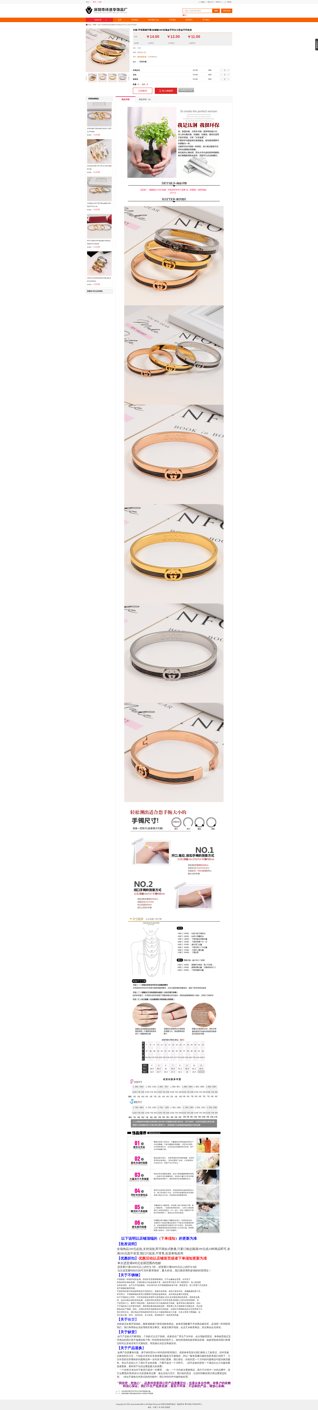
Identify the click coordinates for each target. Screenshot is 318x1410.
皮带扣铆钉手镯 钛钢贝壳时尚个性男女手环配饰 (137, 1393)
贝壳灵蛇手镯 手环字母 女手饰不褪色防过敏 (136, 1391)
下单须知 (172, 20)
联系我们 (189, 20)
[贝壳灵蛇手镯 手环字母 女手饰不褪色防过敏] (99, 163)
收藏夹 (203, 2)
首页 (119, 20)
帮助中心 (219, 2)
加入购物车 (166, 91)
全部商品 (134, 20)
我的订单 (210, 2)
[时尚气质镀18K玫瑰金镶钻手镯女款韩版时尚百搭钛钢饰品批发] (99, 238)
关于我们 (205, 20)
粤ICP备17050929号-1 (193, 1404)
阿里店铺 (226, 11)
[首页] (107, 17)
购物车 (229, 2)
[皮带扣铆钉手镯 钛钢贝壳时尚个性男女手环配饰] (99, 126)
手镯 (94, 25)
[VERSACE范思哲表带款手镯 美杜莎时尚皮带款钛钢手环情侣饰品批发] (99, 275)
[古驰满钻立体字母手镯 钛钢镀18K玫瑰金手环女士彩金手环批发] (99, 201)
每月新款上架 (153, 20)
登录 (94, 2)
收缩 (316, 44)
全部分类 (97, 20)
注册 (100, 2)
